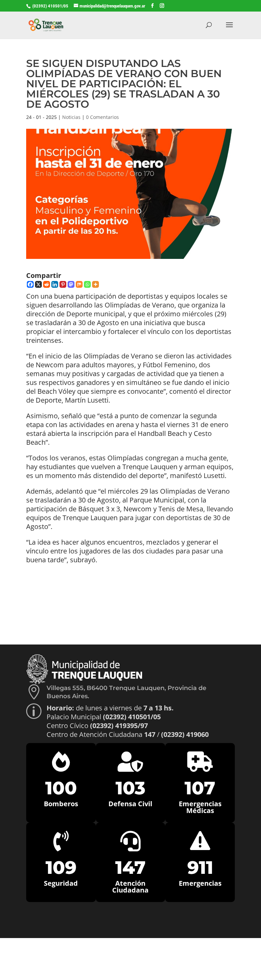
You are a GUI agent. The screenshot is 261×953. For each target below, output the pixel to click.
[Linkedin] (54, 284)
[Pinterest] (62, 284)
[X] (38, 284)
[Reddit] (46, 284)
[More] (95, 284)
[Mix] (79, 284)
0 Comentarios (102, 117)
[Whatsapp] (87, 284)
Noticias (71, 117)
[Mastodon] (71, 284)
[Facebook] (30, 284)
